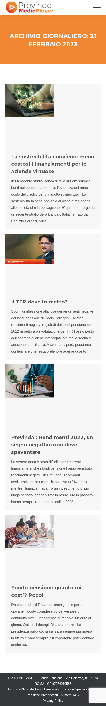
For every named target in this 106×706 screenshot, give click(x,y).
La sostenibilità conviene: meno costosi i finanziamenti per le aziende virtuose (52, 164)
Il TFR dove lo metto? (39, 302)
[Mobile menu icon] (97, 7)
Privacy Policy (53, 701)
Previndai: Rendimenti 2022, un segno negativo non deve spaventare (52, 444)
